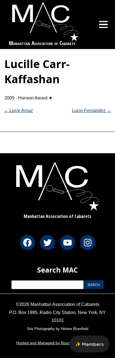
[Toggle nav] (104, 24)
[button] (89, 344)
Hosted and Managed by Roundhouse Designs (57, 343)
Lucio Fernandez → (91, 110)
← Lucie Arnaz (18, 110)
